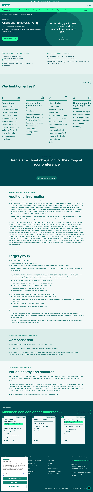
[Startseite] (6, 5)
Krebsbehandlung (71, 419)
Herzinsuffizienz (40, 419)
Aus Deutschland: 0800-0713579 (80, 468)
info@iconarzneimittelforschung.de (80, 460)
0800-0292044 (75, 464)
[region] (14, 474)
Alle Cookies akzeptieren (14, 478)
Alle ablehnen (14, 482)
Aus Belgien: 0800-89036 (78, 466)
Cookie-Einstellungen (14, 486)
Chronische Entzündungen (10, 420)
